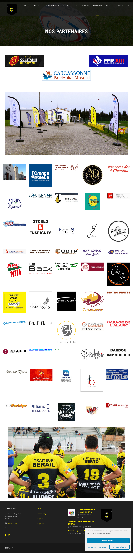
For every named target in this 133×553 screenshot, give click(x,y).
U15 (64, 5)
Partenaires (97, 5)
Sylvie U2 (82, 517)
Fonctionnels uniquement (97, 547)
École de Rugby (41, 514)
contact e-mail (12, 523)
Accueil (27, 5)
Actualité (85, 5)
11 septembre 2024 (75, 533)
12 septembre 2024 (85, 515)
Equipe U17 (40, 524)
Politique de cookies (104, 533)
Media (108, 5)
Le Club (37, 5)
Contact (9, 548)
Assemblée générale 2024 (77, 531)
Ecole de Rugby (51, 5)
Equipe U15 (40, 519)
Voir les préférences (119, 547)
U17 (74, 5)
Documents (119, 5)
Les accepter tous (108, 540)
